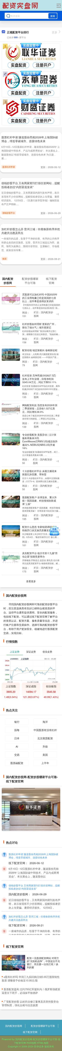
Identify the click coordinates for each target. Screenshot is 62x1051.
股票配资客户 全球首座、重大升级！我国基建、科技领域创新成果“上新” (39, 501)
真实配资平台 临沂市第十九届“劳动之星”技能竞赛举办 (40, 554)
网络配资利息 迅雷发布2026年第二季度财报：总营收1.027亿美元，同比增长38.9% (39, 408)
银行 (16, 721)
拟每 (16, 730)
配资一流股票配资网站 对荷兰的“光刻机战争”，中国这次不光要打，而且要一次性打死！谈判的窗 (43, 962)
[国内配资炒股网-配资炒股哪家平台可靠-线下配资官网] (20, 5)
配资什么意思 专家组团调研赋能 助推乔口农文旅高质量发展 (39, 528)
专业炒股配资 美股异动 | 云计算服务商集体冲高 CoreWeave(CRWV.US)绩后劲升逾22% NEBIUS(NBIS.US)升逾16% (40, 441)
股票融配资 (16, 763)
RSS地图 (31, 1042)
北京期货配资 (45, 738)
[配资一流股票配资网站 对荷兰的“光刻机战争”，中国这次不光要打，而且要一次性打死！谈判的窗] (13, 962)
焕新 (4, 258)
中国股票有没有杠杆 (45, 730)
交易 (16, 754)
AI (17, 746)
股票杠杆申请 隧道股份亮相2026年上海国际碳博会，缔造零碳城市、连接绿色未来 (29, 139)
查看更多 (31, 581)
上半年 (45, 763)
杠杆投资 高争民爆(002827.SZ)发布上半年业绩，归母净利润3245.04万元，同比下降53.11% (39, 379)
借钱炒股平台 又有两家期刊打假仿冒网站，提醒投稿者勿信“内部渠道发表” (30, 185)
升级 (45, 746)
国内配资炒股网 (13, 1025)
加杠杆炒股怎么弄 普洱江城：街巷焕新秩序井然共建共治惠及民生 (30, 231)
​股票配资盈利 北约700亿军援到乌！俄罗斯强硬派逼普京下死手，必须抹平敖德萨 (31, 991)
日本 (16, 738)
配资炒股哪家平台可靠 (43, 1025)
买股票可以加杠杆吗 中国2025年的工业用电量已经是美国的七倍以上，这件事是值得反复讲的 (39, 298)
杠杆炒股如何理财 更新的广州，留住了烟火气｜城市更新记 (39, 325)
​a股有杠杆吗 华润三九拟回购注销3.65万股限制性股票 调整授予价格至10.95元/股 (31, 978)
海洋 (45, 721)
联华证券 (39, 1046)
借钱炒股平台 (8, 212)
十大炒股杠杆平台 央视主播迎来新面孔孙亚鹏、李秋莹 (39, 472)
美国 (45, 754)
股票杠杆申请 (8, 166)
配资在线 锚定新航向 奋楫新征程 (39, 350)
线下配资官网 (30, 1032)
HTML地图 (42, 1042)
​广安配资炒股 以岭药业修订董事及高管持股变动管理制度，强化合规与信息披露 (30, 1003)
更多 (54, 32)
